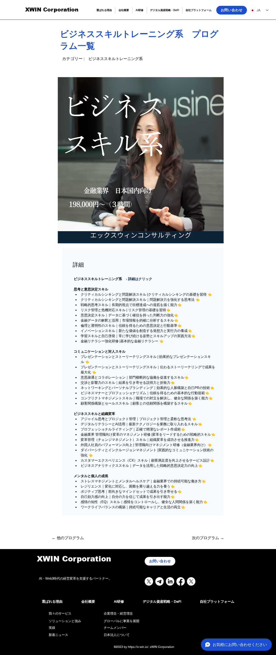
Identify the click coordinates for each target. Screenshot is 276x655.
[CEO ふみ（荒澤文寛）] (191, 581)
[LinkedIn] (170, 581)
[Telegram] (159, 581)
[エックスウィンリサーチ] (149, 581)
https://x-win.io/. (138, 647)
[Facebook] (180, 581)
